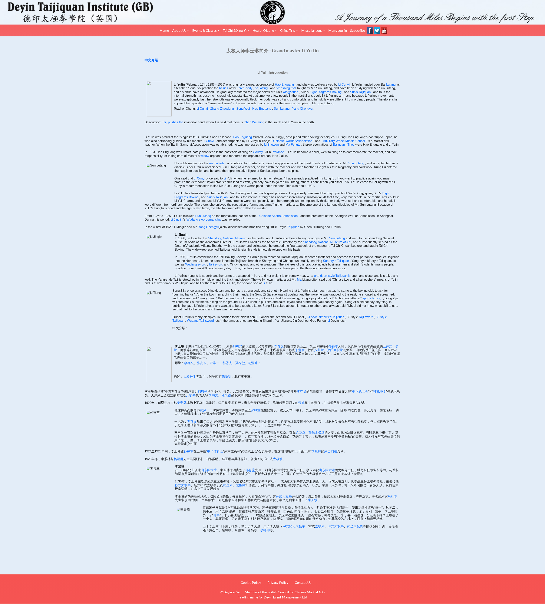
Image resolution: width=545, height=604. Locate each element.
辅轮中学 (379, 391)
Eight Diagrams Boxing (325, 92)
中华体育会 (215, 451)
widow (205, 156)
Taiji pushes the (172, 122)
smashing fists (286, 88)
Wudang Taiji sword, (201, 320)
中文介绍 (151, 60)
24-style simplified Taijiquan (325, 317)
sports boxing (371, 298)
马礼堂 (392, 496)
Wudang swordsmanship (203, 219)
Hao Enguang (284, 84)
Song (240, 108)
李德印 (265, 530)
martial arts (217, 163)
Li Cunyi (344, 84)
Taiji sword (216, 264)
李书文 (213, 395)
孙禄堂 (333, 346)
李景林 (316, 451)
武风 (203, 410)
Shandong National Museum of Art (326, 242)
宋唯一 (214, 363)
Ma (299, 279)
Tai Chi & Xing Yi (235, 30)
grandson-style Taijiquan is (332, 275)
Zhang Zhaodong (222, 108)
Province (278, 152)
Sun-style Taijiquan (336, 261)
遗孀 (301, 403)
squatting (261, 88)
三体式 (387, 346)
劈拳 (216, 515)
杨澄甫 (253, 363)
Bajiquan (339, 144)
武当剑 (227, 485)
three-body (245, 88)
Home (164, 30)
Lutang (391, 84)
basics (223, 88)
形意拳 (300, 350)
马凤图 (226, 395)
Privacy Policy (277, 582)
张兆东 (202, 363)
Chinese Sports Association (278, 216)
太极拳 (278, 459)
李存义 (279, 346)
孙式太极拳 (183, 485)
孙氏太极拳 (335, 350)
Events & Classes (204, 30)
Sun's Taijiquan (360, 92)
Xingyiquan (290, 92)
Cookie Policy (251, 582)
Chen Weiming (254, 122)
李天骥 (312, 500)
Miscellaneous (311, 30)
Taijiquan (293, 227)
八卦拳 (319, 350)
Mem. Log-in (337, 30)
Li (225, 178)
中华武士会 (360, 391)
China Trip (287, 30)
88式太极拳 (336, 526)
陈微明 (226, 376)
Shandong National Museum (227, 238)
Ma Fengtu (292, 144)
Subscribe (357, 30)
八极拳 (191, 395)
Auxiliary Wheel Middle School (344, 141)
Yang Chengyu (302, 108)
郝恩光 (237, 346)
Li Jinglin (176, 219)
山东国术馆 (209, 470)
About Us (179, 30)
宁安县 (181, 403)
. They (350, 144)
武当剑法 (330, 451)
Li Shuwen (271, 144)
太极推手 (189, 376)
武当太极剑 (355, 526)
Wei (247, 108)
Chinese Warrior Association (292, 141)
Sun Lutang (282, 108)
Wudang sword (195, 264)
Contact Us (303, 582)
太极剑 (240, 485)
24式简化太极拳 (294, 526)
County (258, 152)
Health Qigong (263, 30)
